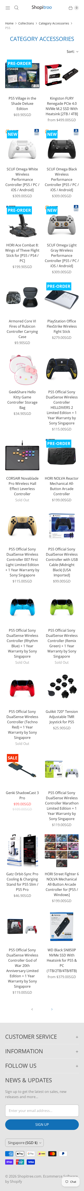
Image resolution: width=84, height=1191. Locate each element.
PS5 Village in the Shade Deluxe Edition (22, 103)
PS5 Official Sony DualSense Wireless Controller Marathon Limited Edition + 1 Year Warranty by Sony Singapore (62, 805)
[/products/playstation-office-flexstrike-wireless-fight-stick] (62, 298)
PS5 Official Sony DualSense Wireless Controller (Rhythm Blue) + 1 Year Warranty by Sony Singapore (22, 643)
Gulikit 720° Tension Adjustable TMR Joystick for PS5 (62, 716)
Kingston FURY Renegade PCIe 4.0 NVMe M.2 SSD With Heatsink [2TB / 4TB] (62, 106)
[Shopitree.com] (42, 7)
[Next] (52, 1009)
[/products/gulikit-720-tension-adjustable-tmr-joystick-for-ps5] (62, 688)
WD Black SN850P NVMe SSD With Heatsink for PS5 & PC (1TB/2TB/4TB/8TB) (62, 960)
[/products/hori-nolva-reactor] (62, 455)
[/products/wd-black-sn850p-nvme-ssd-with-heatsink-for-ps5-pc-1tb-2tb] (62, 926)
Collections (26, 23)
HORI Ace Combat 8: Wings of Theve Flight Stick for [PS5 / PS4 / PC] (22, 253)
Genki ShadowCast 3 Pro (22, 795)
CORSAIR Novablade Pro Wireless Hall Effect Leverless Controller (22, 486)
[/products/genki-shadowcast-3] (22, 769)
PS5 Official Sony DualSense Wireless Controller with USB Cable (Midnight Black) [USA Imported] (62, 562)
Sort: (69, 51)
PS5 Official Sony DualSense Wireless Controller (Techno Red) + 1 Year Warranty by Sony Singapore (22, 724)
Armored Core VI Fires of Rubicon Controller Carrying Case (22, 329)
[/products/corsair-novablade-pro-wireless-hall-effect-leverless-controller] (22, 455)
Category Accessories (54, 23)
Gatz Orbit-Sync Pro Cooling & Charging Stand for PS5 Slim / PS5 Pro (22, 882)
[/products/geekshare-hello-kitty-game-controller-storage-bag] (22, 368)
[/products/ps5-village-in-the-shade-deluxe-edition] (22, 75)
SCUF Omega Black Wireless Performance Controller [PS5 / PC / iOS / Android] (62, 179)
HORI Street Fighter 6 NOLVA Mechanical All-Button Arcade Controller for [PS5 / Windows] (62, 884)
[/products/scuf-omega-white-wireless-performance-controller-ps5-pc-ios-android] (22, 146)
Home (9, 23)
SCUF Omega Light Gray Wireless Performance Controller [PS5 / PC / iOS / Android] (62, 255)
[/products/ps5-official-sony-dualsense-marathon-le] (62, 769)
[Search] (16, 8)
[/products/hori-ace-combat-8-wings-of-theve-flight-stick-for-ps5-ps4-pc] (22, 222)
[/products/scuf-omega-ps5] (62, 222)
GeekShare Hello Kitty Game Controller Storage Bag (22, 400)
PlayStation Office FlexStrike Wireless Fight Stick (62, 326)
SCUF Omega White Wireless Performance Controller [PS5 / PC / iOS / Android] (22, 179)
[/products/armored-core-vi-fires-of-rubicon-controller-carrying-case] (22, 298)
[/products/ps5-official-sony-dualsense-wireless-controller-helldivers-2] (62, 368)
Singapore (22, 1142)
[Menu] (7, 8)
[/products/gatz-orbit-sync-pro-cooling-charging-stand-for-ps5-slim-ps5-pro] (22, 850)
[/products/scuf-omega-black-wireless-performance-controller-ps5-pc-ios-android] (62, 146)
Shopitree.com (29, 1176)
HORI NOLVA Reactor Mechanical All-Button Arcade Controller (62, 486)
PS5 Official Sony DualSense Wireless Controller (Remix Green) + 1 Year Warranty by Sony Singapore (62, 643)
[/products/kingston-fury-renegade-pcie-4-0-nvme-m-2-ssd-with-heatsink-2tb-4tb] (62, 75)
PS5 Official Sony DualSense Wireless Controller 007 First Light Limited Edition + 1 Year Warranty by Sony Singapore (22, 562)
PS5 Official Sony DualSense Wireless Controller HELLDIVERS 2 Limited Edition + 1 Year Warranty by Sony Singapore (62, 408)
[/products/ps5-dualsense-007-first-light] (22, 526)
